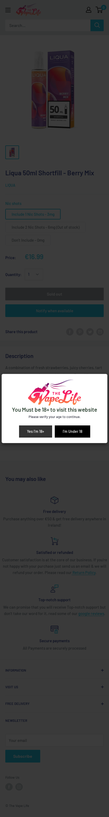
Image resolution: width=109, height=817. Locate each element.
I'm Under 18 (72, 431)
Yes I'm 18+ (35, 431)
